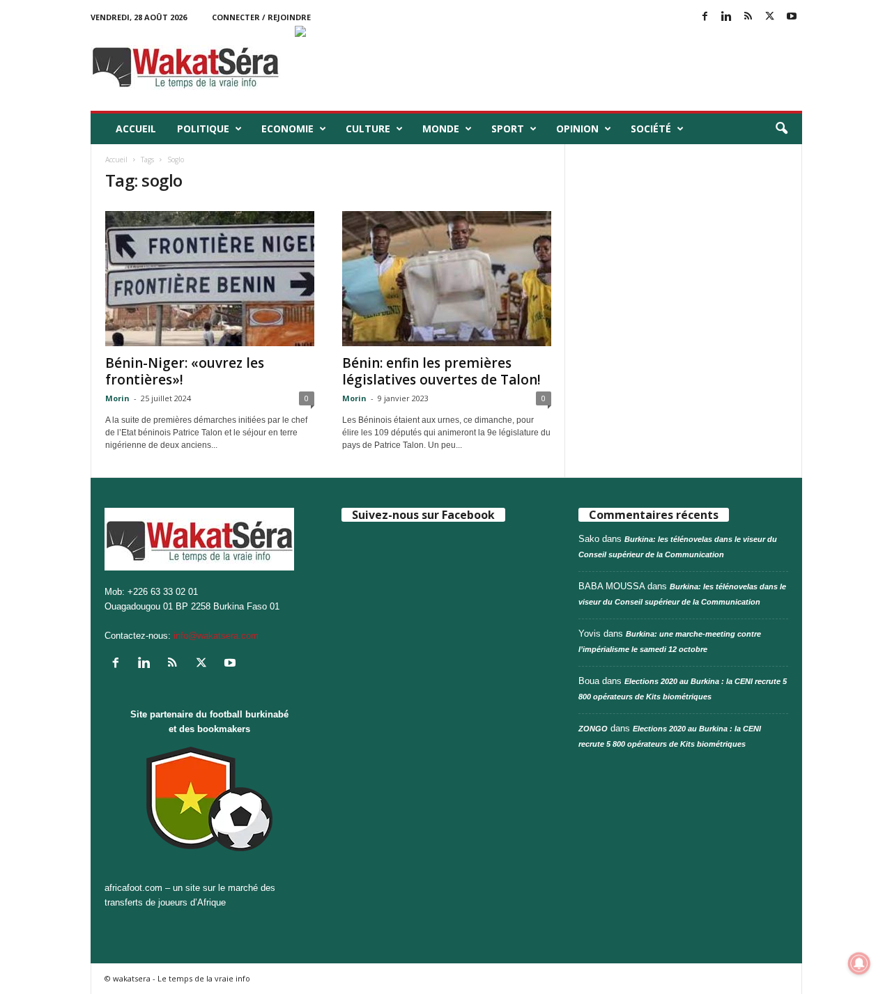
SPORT (507, 128)
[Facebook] (705, 17)
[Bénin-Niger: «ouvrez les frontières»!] (209, 278)
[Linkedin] (726, 17)
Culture (368, 128)
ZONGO (593, 728)
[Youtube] (791, 17)
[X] (770, 17)
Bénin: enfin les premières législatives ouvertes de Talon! (441, 371)
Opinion (577, 128)
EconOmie (287, 128)
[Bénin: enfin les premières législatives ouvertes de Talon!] (446, 278)
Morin (117, 398)
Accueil (136, 128)
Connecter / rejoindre (261, 17)
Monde (440, 128)
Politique (203, 128)
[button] (781, 129)
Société (651, 128)
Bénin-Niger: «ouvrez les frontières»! (184, 371)
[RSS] (748, 17)
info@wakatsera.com (216, 635)
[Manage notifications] (859, 963)
